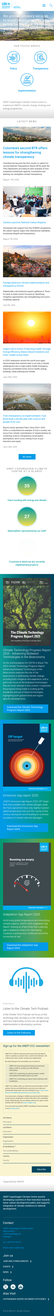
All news (27, 456)
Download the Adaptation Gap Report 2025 (22, 946)
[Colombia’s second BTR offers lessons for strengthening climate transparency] (27, 136)
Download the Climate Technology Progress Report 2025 (25, 708)
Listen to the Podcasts (19, 1032)
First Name (7, 1118)
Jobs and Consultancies (15, 1261)
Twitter (5, 1286)
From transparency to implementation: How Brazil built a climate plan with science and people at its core (24, 418)
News (6, 1272)
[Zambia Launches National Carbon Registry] (27, 203)
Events (6, 1266)
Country (6, 1156)
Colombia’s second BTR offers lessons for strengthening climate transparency (25, 152)
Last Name (7, 1127)
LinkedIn (13, 1286)
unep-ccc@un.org (29, 1103)
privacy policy (14, 1108)
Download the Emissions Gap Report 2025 (22, 827)
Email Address (9, 1147)
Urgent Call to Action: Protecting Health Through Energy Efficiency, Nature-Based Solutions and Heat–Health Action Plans (27, 352)
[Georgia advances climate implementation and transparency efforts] (27, 263)
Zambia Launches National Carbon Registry (24, 222)
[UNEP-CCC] (11, 5)
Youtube (20, 1286)
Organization (8, 1137)
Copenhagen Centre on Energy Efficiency (24, 1299)
